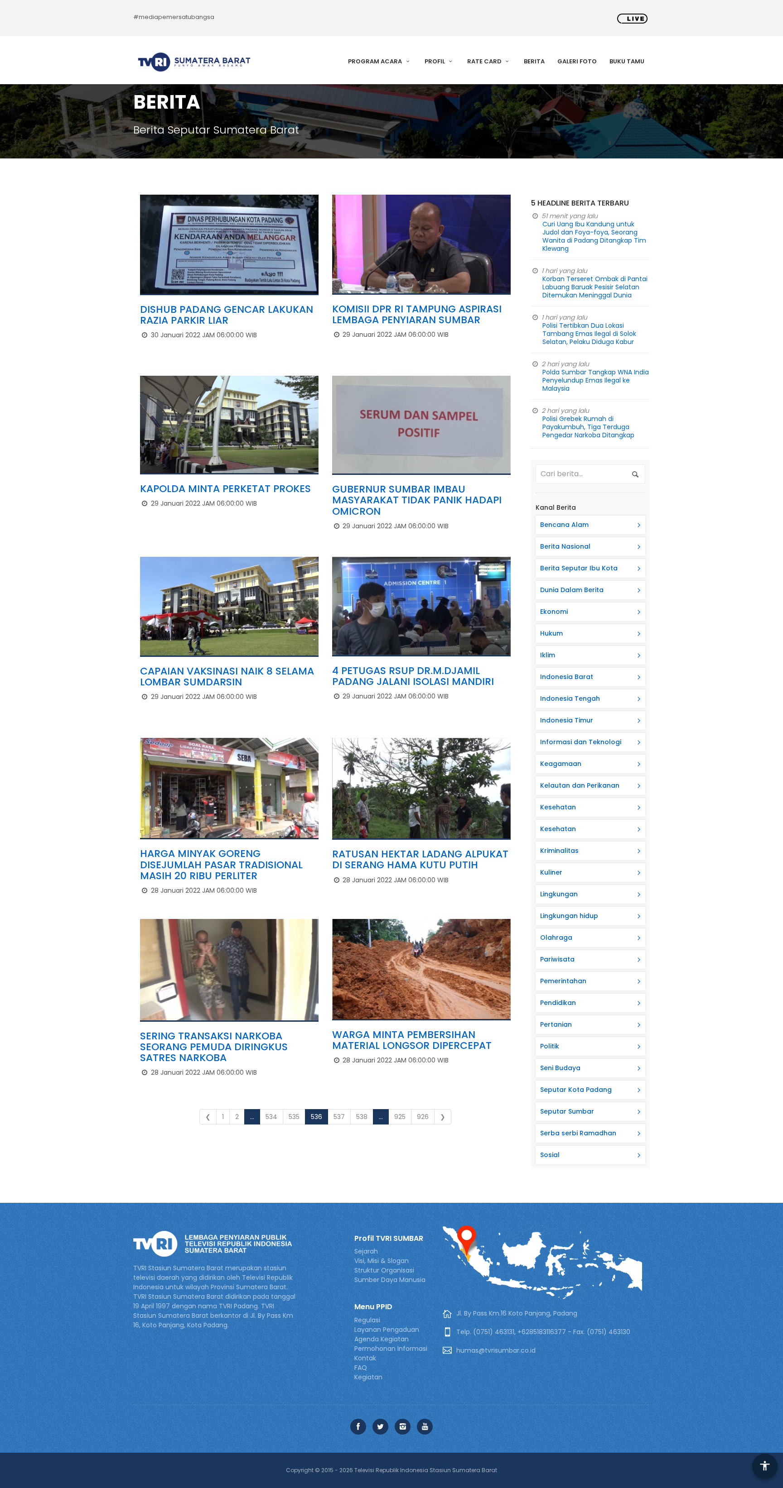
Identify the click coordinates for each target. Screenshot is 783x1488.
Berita (534, 61)
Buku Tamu (626, 61)
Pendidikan (558, 1002)
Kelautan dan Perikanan (579, 785)
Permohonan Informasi (390, 1348)
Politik (549, 1046)
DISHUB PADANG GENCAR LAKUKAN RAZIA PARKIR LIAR (226, 314)
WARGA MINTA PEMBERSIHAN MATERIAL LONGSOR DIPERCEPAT (412, 1040)
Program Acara (375, 61)
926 (423, 1116)
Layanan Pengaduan (386, 1329)
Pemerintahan (563, 981)
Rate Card (485, 61)
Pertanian (556, 1024)
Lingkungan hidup (569, 915)
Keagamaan (560, 763)
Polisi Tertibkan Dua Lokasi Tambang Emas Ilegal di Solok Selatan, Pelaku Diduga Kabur (589, 333)
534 (271, 1116)
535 (294, 1116)
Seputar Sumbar (567, 1111)
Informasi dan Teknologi (580, 741)
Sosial (550, 1154)
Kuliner (551, 872)
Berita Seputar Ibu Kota (579, 568)
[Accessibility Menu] (765, 1466)
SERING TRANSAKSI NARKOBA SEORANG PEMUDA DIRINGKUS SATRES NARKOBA (214, 1047)
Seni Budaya (560, 1067)
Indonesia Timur (566, 720)
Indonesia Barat (566, 676)
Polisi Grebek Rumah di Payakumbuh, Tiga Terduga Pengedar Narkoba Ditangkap (588, 427)
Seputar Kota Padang (576, 1089)
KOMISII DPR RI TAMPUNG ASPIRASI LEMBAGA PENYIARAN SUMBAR (417, 314)
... (252, 1116)
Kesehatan (558, 807)
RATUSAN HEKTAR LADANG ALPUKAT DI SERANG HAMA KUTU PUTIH (420, 859)
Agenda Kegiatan (381, 1339)
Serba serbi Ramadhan (578, 1133)
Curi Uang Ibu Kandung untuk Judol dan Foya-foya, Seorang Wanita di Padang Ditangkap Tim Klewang (594, 236)
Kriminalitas (559, 850)
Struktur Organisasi (384, 1270)
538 (361, 1116)
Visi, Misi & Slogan (381, 1260)
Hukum (551, 633)
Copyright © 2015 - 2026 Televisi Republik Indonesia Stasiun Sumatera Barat (391, 1470)
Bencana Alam (564, 524)
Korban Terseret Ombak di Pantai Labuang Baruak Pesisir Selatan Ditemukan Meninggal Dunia (595, 287)
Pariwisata (557, 959)
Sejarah (366, 1251)
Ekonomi (554, 611)
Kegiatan (368, 1377)
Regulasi (367, 1320)
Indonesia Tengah (570, 698)
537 (339, 1116)
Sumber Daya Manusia (389, 1279)
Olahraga (556, 937)
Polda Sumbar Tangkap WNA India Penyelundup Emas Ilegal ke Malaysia (595, 380)
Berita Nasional (565, 546)
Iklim (547, 655)
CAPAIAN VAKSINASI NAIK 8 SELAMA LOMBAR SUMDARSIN (227, 676)
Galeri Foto (577, 61)
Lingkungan (559, 894)
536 (316, 1116)
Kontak (365, 1358)
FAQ (360, 1367)
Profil (435, 61)
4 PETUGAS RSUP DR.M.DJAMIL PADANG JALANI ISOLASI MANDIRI (413, 676)
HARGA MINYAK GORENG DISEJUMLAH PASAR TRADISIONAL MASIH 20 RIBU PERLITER (221, 864)
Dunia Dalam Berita (572, 589)
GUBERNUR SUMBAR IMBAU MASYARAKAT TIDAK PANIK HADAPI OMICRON (417, 500)
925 (400, 1116)
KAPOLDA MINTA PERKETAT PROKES (225, 489)
